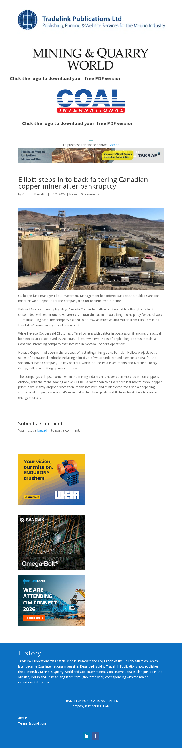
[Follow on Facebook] (95, 736)
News (73, 194)
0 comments (90, 194)
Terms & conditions (32, 723)
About (22, 718)
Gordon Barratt (33, 194)
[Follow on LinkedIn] (86, 736)
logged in (43, 430)
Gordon (114, 145)
